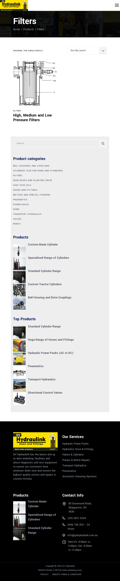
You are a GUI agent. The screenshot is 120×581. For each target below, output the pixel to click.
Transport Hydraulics (27, 214)
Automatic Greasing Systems (79, 476)
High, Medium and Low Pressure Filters (32, 118)
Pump (16, 209)
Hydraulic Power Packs (75, 443)
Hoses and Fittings (25, 190)
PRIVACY (44, 574)
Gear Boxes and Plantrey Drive (32, 180)
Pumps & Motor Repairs (76, 460)
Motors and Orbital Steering (31, 194)
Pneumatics (69, 471)
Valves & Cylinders (73, 454)
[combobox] (87, 51)
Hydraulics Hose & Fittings (77, 449)
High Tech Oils (22, 185)
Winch (16, 223)
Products (28, 29)
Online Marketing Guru (72, 570)
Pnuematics (20, 199)
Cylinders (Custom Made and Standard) (38, 170)
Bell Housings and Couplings (31, 165)
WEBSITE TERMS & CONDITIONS (66, 574)
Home (16, 29)
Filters (17, 111)
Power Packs (21, 204)
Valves (17, 219)
